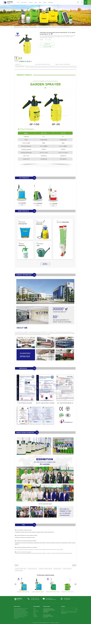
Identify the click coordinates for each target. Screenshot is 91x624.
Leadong (56, 622)
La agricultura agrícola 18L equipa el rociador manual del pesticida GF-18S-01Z (38, 591)
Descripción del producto (20, 66)
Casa (18, 2)
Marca (36, 2)
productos (30, 2)
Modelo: (16, 64)
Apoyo (40, 2)
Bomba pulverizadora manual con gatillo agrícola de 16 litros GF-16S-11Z (53, 591)
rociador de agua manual (67, 568)
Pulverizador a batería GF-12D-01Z (67, 591)
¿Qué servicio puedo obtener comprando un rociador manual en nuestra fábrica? (49, 610)
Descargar (35, 615)
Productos (35, 609)
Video (34, 612)
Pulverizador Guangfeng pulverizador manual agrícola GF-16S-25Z (23, 591)
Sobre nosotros (24, 2)
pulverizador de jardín (57, 568)
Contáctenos (50, 2)
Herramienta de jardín (19, 570)
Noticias (44, 2)
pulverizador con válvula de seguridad (45, 568)
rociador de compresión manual (20, 568)
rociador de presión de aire (32, 568)
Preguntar (46, 43)
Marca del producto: (38, 64)
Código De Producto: (58, 64)
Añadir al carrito (46, 46)
